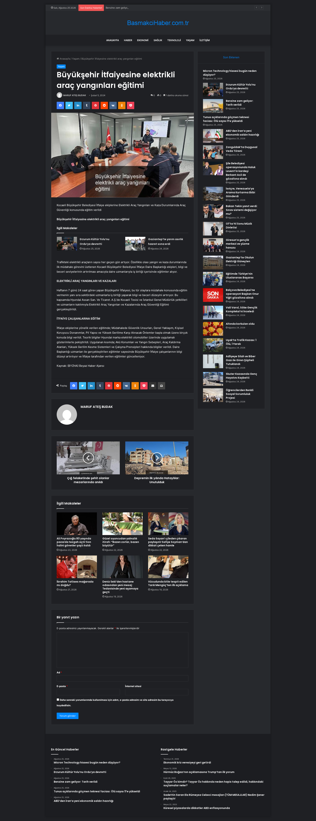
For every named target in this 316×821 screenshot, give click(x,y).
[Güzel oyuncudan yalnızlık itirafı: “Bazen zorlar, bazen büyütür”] (122, 523)
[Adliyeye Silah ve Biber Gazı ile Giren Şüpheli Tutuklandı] (213, 361)
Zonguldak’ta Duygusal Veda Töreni (241, 149)
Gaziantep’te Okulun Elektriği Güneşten (240, 259)
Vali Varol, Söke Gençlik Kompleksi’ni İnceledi (241, 309)
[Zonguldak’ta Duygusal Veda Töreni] (213, 152)
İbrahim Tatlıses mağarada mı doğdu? (75, 583)
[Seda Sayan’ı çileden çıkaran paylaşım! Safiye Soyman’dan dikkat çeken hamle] (168, 523)
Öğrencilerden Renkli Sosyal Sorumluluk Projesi (239, 394)
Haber (128, 40)
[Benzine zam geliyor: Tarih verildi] (213, 106)
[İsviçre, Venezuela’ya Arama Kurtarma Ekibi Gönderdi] (213, 193)
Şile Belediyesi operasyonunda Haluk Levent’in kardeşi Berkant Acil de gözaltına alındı (240, 171)
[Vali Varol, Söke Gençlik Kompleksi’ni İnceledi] (213, 312)
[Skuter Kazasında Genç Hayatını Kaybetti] (213, 379)
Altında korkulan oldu (240, 324)
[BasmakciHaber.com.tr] (158, 22)
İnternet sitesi (133, 686)
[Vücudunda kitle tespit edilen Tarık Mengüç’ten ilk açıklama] (168, 566)
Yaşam (190, 40)
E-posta (62, 686)
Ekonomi (142, 40)
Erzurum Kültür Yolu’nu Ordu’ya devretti (240, 86)
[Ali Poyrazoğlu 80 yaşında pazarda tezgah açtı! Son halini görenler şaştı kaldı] (77, 523)
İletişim (205, 40)
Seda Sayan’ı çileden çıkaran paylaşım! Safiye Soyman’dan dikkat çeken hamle (168, 542)
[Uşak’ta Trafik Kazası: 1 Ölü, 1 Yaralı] (213, 345)
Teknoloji (174, 40)
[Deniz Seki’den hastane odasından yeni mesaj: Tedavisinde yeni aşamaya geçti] (122, 566)
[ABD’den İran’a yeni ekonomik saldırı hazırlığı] (213, 136)
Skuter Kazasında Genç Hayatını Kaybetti (241, 376)
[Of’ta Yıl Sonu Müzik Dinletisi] (213, 229)
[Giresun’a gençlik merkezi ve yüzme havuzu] (213, 245)
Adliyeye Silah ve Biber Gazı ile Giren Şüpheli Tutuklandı (240, 360)
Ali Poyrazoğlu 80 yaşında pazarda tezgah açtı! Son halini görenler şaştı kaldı (74, 542)
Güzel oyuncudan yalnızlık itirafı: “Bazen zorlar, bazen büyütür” (120, 542)
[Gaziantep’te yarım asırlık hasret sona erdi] (135, 244)
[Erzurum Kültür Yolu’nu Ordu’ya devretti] (67, 244)
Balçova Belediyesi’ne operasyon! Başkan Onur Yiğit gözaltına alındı (242, 293)
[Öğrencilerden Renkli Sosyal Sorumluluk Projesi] (213, 395)
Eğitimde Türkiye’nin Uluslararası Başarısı (239, 275)
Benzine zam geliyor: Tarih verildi (124, 7)
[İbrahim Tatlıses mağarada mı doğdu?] (77, 566)
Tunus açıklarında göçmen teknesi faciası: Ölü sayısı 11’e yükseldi (226, 119)
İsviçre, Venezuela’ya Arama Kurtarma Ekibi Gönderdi (240, 192)
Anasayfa (112, 40)
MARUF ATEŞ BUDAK (74, 95)
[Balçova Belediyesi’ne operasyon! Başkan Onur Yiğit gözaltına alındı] (213, 295)
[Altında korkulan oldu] (213, 329)
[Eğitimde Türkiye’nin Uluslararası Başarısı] (213, 279)
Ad (59, 672)
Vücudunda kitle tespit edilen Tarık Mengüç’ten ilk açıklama (168, 583)
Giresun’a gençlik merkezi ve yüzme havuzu (237, 243)
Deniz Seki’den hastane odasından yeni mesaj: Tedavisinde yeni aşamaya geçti (120, 587)
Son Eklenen (231, 57)
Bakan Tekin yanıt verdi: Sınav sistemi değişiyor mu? (241, 210)
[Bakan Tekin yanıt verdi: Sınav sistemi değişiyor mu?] (213, 211)
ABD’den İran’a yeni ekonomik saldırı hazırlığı (242, 132)
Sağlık (158, 40)
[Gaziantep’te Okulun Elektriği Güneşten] (213, 262)
